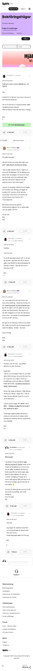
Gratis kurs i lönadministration (11, 613)
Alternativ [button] (26, 39)
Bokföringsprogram (7, 588)
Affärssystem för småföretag (11, 594)
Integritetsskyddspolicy (9, 629)
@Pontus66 (9, 457)
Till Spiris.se (5, 645)
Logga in (23, 9)
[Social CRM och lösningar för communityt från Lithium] (26, 666)
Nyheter (19, 33)
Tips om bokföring (8, 33)
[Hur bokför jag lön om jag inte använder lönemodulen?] (26, 140)
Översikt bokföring (8, 23)
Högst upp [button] (2, 666)
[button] (29, 75)
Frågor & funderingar (9, 28)
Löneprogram (6, 591)
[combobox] (16, 46)
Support (4, 642)
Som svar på (15, 240)
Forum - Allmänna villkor (9, 626)
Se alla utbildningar (8, 616)
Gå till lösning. (20, 125)
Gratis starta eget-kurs (9, 610)
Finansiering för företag (9, 597)
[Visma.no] (7, 3)
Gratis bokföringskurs (8, 607)
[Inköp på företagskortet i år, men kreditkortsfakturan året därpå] (29, 140)
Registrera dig (13, 9)
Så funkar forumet (7, 632)
